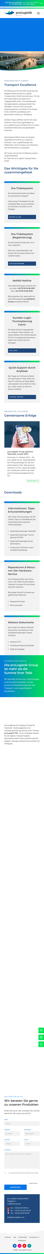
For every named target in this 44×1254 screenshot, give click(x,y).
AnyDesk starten (16, 397)
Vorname (7, 1129)
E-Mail (26, 1139)
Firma (6, 1119)
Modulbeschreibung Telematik (22, 645)
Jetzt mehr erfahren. (29, 4)
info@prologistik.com (15, 1217)
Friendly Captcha (33, 1183)
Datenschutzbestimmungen (29, 1173)
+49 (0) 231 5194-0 (21, 1208)
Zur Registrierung (16, 263)
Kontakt (8, 1237)
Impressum (22, 1240)
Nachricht (7, 1150)
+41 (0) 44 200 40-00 (22, 1210)
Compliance (22, 1237)
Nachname (27, 1129)
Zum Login (13, 350)
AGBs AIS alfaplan (17, 649)
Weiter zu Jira (15, 217)
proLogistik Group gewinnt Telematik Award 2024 (20, 453)
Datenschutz (34, 1237)
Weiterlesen (31, 481)
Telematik (8, 728)
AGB (14, 1237)
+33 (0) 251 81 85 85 (21, 1213)
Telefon (7, 1139)
